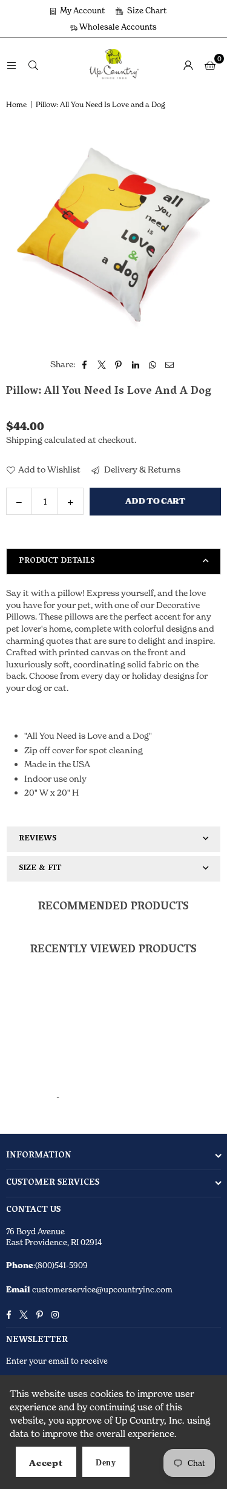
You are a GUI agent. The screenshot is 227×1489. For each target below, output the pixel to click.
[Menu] (11, 64)
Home (16, 104)
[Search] (33, 64)
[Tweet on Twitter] (102, 364)
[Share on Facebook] (85, 364)
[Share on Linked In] (135, 364)
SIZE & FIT (40, 868)
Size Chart (145, 10)
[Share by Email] (169, 364)
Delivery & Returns (141, 469)
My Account (81, 10)
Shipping (24, 439)
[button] (210, 65)
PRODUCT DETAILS (56, 561)
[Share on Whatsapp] (152, 364)
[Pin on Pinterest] (118, 364)
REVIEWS (37, 838)
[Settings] (188, 65)
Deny (106, 1462)
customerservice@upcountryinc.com (101, 1289)
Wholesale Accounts (117, 26)
